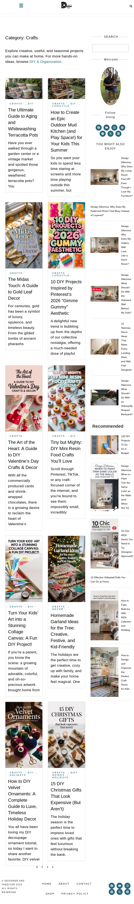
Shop (50, 893)
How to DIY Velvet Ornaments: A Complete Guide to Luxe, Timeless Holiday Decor (22, 800)
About (64, 883)
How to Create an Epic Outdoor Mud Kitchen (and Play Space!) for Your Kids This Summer (66, 131)
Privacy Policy (75, 893)
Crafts (16, 104)
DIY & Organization (45, 62)
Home (47, 883)
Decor (58, 609)
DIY (31, 104)
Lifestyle (61, 106)
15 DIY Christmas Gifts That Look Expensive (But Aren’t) (66, 796)
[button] (21, 5)
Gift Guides (65, 773)
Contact (84, 883)
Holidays (18, 775)
